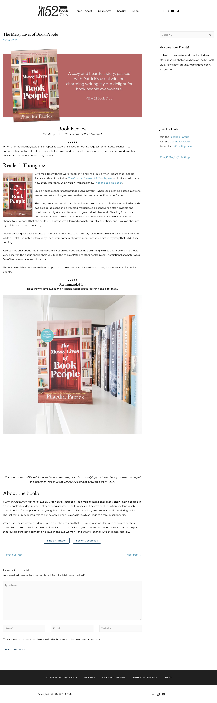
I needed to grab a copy (108, 182)
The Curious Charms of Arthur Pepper (90, 178)
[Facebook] (153, 694)
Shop (168, 677)
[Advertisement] (72, 454)
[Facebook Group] (164, 11)
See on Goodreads (87, 540)
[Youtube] (163, 694)
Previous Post (12, 554)
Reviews (89, 677)
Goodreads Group (180, 141)
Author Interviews (145, 677)
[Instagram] (168, 11)
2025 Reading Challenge (61, 677)
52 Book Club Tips (113, 677)
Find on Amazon (56, 540)
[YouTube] (172, 11)
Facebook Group (179, 136)
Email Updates (183, 146)
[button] (93, 11)
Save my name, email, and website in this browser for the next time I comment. (54, 639)
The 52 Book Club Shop (175, 157)
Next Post (134, 554)
